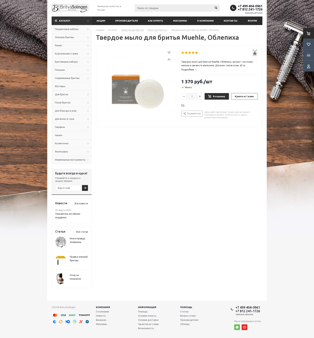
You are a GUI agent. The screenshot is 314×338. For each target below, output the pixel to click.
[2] (186, 52)
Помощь (186, 307)
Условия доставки (148, 320)
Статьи (184, 311)
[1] (183, 52)
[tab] (188, 69)
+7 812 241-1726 (250, 9)
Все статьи (82, 232)
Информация (147, 307)
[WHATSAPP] (237, 327)
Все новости (81, 203)
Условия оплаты (147, 315)
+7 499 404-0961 (250, 6)
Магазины (180, 20)
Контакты (230, 20)
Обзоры (185, 324)
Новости (101, 315)
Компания (103, 307)
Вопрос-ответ (188, 315)
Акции (100, 20)
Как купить (155, 20)
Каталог (65, 20)
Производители (126, 20)
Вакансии (101, 320)
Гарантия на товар (148, 324)
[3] (190, 52)
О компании (205, 20)
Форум (252, 20)
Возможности (146, 328)
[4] (193, 52)
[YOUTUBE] (244, 327)
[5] (196, 52)
